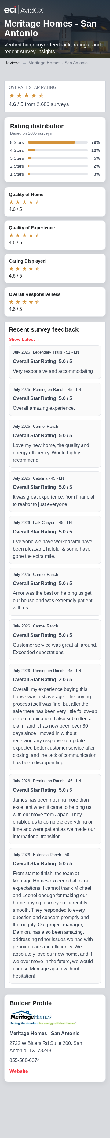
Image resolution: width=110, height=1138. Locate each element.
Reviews (12, 62)
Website (18, 1071)
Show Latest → (24, 339)
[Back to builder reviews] (24, 10)
